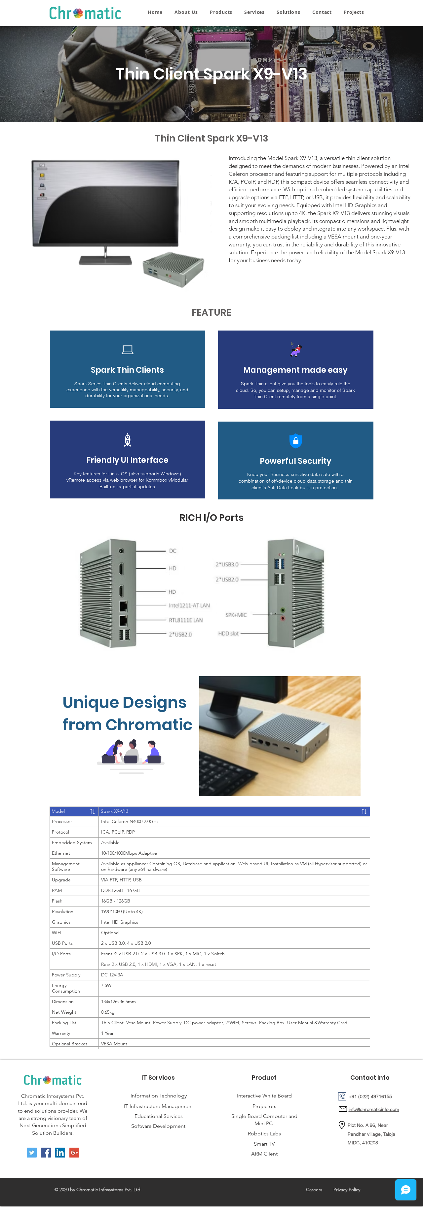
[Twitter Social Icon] (32, 1153)
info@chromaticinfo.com (374, 1109)
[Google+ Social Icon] (74, 1153)
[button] (221, 12)
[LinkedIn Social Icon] (60, 1153)
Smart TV (264, 1144)
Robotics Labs (264, 1133)
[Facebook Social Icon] (46, 1153)
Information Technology (159, 1096)
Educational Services (159, 1116)
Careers (314, 1189)
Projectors (264, 1106)
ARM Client (264, 1154)
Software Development (158, 1126)
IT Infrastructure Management (158, 1106)
